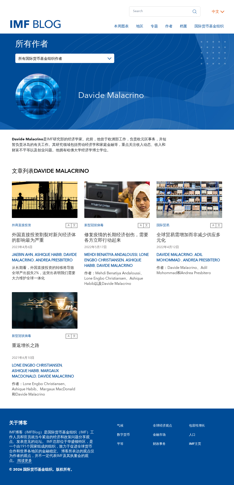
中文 (215, 11)
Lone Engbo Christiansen (116, 257)
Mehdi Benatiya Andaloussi (110, 255)
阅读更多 (24, 460)
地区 (139, 26)
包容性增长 (197, 425)
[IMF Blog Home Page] (35, 24)
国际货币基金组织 (209, 26)
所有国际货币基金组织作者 (40, 58)
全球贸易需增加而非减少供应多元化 (189, 238)
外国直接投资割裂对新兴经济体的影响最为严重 (44, 238)
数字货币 (123, 435)
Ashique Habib (48, 255)
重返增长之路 (25, 346)
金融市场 (159, 435)
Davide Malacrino (115, 265)
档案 (183, 26)
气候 (120, 425)
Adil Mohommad (179, 257)
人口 (192, 435)
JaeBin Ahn (22, 255)
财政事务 (159, 444)
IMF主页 (195, 444)
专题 (154, 26)
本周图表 (121, 26)
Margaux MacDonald (35, 374)
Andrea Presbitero (54, 260)
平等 (120, 444)
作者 (169, 26)
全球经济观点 (162, 425)
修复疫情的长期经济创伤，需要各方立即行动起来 (116, 238)
